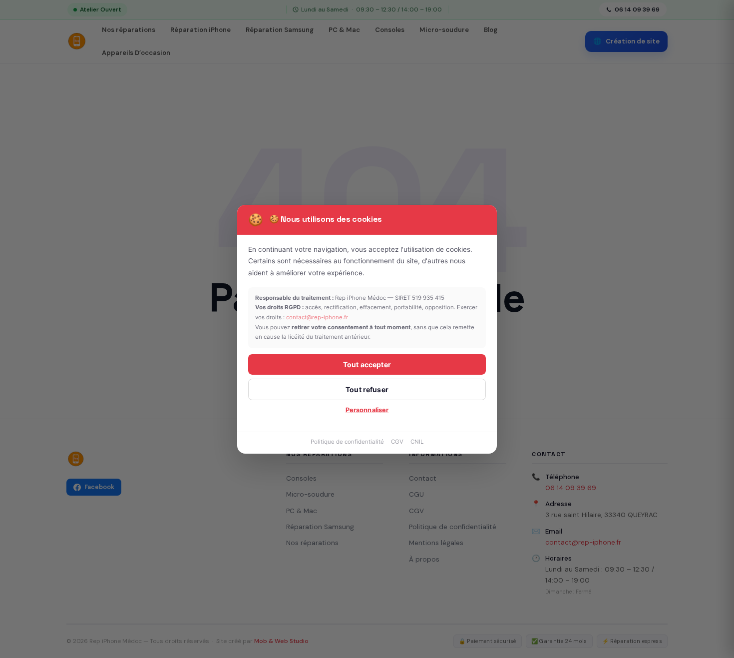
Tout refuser (367, 389)
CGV (397, 441)
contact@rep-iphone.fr (317, 317)
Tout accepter (367, 364)
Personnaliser (367, 410)
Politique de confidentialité (347, 441)
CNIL (416, 441)
